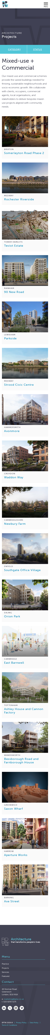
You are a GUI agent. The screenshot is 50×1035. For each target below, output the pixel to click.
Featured (5, 976)
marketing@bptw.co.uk (14, 999)
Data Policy (34, 1022)
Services (5, 972)
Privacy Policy (21, 1022)
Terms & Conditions (9, 1025)
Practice (5, 964)
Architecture (12, 33)
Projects (5, 968)
